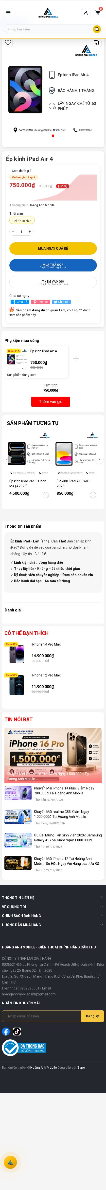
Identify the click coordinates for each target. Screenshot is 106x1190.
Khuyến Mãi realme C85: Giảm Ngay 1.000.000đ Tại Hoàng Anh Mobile (61, 814)
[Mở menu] (8, 12)
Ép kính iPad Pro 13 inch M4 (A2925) (27, 483)
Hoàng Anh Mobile (43, 1067)
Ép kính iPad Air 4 (43, 351)
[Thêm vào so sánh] (96, 42)
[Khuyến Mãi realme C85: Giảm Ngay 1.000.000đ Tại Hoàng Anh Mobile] (18, 819)
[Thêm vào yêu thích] (8, 42)
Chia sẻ (22, 302)
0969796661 (29, 988)
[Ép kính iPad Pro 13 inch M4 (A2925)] (29, 453)
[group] (53, 89)
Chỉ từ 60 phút (22, 221)
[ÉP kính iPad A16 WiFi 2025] (76, 453)
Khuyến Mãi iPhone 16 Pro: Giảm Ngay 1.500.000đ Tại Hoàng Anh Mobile (48, 776)
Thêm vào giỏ (53, 283)
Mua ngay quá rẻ (53, 248)
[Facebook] (6, 1031)
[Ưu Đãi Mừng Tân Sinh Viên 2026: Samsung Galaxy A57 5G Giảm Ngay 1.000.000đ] (18, 843)
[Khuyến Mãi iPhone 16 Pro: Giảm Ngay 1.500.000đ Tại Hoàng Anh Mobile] (53, 755)
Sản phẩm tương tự (33, 423)
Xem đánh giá (21, 171)
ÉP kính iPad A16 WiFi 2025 (73, 483)
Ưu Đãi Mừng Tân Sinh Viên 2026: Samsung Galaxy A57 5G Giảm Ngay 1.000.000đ (68, 837)
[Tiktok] (17, 1031)
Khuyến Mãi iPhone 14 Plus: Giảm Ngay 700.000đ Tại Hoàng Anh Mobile (64, 790)
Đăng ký (92, 1016)
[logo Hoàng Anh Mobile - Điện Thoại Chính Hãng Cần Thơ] (48, 13)
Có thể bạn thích (26, 633)
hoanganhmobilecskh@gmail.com (29, 994)
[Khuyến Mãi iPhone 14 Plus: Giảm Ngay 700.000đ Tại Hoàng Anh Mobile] (18, 796)
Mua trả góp (53, 266)
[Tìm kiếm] (97, 29)
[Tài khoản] (85, 12)
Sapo (81, 1067)
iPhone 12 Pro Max (46, 675)
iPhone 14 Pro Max (46, 644)
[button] (53, 136)
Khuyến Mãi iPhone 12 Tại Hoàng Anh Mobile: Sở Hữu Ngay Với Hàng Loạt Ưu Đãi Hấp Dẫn (67, 861)
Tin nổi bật (18, 719)
